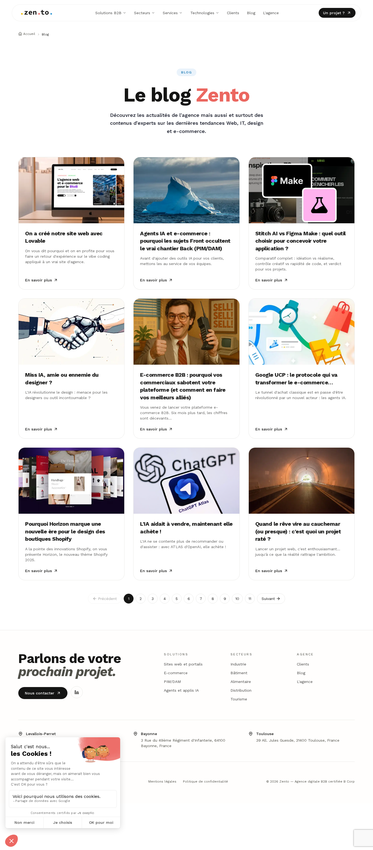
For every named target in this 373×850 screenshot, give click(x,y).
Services (170, 13)
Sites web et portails (183, 664)
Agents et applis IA (181, 690)
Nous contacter (39, 693)
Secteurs (142, 13)
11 (249, 598)
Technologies (202, 13)
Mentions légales (162, 781)
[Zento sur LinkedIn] (77, 692)
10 (237, 598)
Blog (251, 13)
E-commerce (176, 673)
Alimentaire (240, 681)
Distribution (240, 690)
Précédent (107, 598)
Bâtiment (238, 673)
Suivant (268, 598)
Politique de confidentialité (205, 781)
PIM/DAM (172, 681)
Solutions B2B (108, 13)
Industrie (238, 664)
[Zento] (36, 12)
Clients (233, 13)
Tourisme (238, 699)
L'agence (271, 13)
